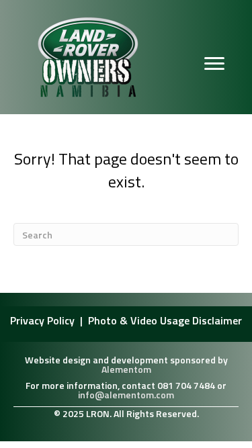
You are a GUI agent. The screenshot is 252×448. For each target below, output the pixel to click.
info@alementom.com (126, 395)
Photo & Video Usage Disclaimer (165, 320)
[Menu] (214, 63)
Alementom (126, 369)
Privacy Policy (43, 320)
